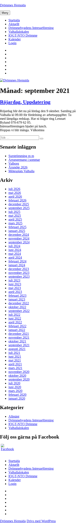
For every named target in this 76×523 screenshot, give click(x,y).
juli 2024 (14, 246)
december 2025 (18, 204)
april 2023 (15, 292)
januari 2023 (16, 299)
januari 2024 (16, 265)
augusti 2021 (17, 349)
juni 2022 (14, 318)
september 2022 (19, 311)
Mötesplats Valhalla (21, 171)
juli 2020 (14, 383)
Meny (5, 12)
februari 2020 (17, 394)
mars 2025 (15, 223)
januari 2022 (16, 330)
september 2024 (19, 242)
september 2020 (19, 379)
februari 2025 (17, 227)
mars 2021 (15, 368)
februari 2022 (17, 326)
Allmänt (13, 416)
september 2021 (19, 345)
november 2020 (18, 372)
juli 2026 (14, 189)
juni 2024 (14, 250)
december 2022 (18, 303)
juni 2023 (14, 284)
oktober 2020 (17, 375)
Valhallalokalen (18, 31)
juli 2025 (14, 212)
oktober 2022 (17, 307)
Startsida (14, 20)
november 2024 (18, 238)
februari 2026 (17, 200)
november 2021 (18, 337)
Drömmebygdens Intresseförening (31, 28)
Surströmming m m (21, 156)
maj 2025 (14, 215)
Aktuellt (13, 24)
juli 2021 (14, 353)
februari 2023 (17, 295)
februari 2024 (17, 261)
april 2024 (15, 257)
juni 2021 (14, 356)
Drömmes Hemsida (13, 5)
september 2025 (19, 208)
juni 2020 (14, 387)
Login (12, 43)
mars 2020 (15, 391)
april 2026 (15, 196)
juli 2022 (14, 314)
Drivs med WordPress (41, 521)
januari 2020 (16, 398)
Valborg (13, 163)
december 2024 (18, 234)
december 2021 (18, 333)
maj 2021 (14, 360)
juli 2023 (14, 280)
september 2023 (19, 276)
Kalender (14, 39)
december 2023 (18, 269)
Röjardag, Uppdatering (25, 102)
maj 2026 (14, 193)
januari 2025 (16, 231)
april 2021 (15, 364)
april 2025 (15, 219)
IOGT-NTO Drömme (22, 35)
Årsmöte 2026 (17, 167)
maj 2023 (14, 288)
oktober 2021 (17, 341)
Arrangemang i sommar (24, 159)
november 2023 (18, 273)
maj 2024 (14, 253)
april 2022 (15, 322)
